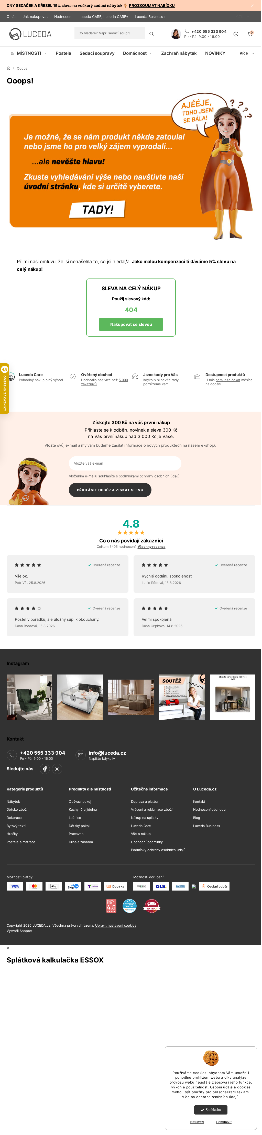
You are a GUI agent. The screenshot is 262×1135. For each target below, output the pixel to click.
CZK (240, 16)
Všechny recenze (152, 547)
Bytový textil (16, 826)
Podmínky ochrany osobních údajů (158, 850)
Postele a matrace (21, 842)
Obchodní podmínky (147, 842)
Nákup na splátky (144, 818)
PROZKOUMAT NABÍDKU (152, 5)
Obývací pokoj (80, 802)
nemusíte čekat (228, 380)
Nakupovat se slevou (131, 324)
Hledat (152, 34)
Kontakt (199, 802)
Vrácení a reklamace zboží (151, 809)
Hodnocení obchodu (209, 809)
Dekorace (14, 818)
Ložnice (75, 818)
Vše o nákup (141, 834)
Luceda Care (141, 826)
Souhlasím (213, 1110)
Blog (196, 818)
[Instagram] (57, 769)
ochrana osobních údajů (217, 1097)
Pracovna (76, 834)
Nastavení (197, 1122)
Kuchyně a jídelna (83, 809)
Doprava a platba (144, 802)
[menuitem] (29, 53)
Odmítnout (224, 1122)
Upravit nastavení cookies (115, 925)
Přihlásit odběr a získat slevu (110, 490)
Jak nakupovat (35, 16)
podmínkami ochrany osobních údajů (149, 476)
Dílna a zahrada (81, 842)
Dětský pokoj (79, 826)
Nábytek (13, 802)
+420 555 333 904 (42, 753)
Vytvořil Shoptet (19, 931)
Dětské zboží (17, 809)
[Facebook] (45, 769)
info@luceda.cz (107, 753)
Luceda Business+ (150, 16)
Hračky (12, 834)
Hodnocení (63, 16)
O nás (11, 16)
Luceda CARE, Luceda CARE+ (103, 16)
